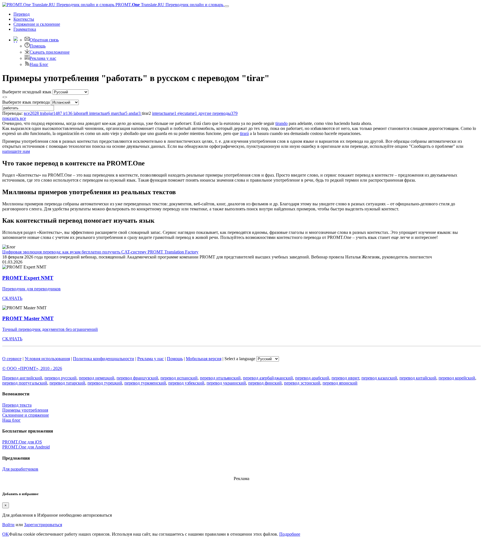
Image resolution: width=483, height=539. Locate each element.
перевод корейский (457, 378)
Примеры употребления (25, 410)
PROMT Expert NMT (27, 278)
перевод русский (60, 378)
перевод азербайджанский (268, 378)
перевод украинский (226, 383)
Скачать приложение (50, 52)
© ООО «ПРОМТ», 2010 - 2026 (32, 368)
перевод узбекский (186, 383)
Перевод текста (17, 405)
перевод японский (340, 383)
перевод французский (137, 378)
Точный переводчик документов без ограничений (50, 329)
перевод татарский (67, 383)
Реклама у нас (43, 58)
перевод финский (265, 383)
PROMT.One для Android (26, 447)
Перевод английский (22, 378)
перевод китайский (417, 378)
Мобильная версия (203, 358)
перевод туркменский (145, 383)
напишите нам (16, 151)
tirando (281, 123)
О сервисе (12, 358)
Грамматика (24, 29)
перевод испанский (179, 378)
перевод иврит (345, 378)
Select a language (239, 358)
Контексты (23, 19)
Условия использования (47, 358)
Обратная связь (44, 39)
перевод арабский (312, 378)
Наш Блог (39, 64)
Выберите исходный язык (26, 91)
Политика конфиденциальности (103, 358)
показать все (14, 118)
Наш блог (11, 420)
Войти (8, 524)
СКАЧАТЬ (12, 298)
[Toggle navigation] (226, 6)
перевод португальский (24, 383)
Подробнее (289, 534)
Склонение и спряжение (25, 415)
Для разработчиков (20, 469)
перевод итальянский (220, 378)
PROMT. (168, 4)
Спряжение (36, 24)
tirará (244, 133)
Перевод (21, 14)
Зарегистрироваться (43, 524)
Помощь (38, 46)
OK (5, 534)
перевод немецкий (96, 378)
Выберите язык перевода (26, 102)
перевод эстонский (302, 383)
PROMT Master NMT (28, 318)
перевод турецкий (104, 383)
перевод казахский (379, 378)
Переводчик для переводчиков (31, 288)
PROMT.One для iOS (22, 442)
